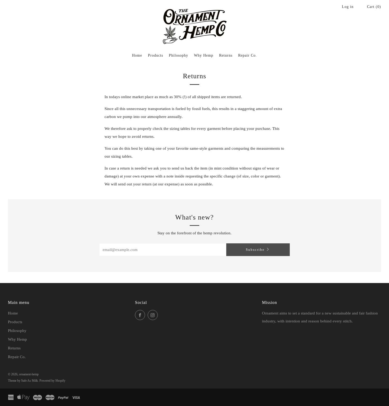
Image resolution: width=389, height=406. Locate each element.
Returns (225, 55)
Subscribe (255, 250)
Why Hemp (203, 55)
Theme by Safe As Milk (23, 380)
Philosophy (178, 55)
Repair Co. (247, 55)
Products (155, 55)
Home (137, 55)
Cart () (374, 7)
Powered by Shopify (52, 380)
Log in (348, 7)
